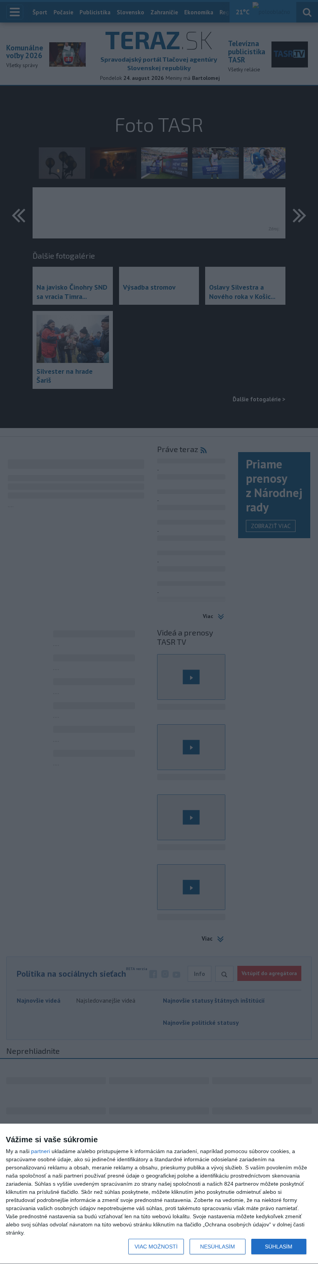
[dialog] (159, 1194)
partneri (40, 1151)
